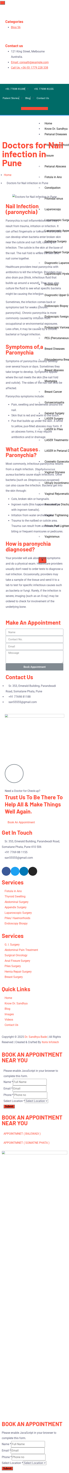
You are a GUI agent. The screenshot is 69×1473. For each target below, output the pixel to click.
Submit (9, 1106)
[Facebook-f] (6, 871)
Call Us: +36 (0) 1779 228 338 (29, 67)
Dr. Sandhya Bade (36, 1037)
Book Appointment (33, 108)
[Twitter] (15, 871)
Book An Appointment (21, 822)
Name (8, 1082)
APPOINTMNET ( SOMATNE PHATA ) (27, 1142)
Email (8, 1088)
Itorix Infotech (50, 1042)
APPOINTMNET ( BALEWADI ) (22, 1133)
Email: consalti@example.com (30, 62)
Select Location (14, 1101)
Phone (8, 1095)
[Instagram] (32, 871)
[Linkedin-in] (23, 871)
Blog (16, 27)
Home (48, 123)
